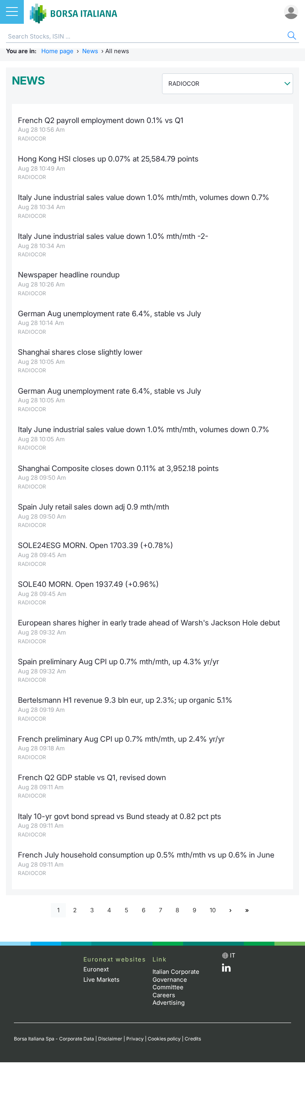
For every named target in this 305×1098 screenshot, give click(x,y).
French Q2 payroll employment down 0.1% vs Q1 (100, 120)
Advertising (168, 1002)
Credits (193, 1039)
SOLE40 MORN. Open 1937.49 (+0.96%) (88, 584)
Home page (57, 51)
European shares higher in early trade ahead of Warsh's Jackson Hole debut (149, 622)
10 (213, 910)
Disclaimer (110, 1039)
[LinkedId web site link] (226, 969)
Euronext (96, 969)
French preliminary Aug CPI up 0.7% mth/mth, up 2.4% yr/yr (121, 739)
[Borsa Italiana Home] (73, 12)
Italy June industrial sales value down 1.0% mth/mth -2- (113, 236)
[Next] (230, 910)
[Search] (291, 37)
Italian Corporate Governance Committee (175, 979)
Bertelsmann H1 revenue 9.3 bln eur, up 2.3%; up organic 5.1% (125, 700)
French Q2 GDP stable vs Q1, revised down (92, 777)
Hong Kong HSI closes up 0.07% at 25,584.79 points (108, 158)
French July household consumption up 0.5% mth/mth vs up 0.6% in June (146, 855)
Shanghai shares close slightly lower (80, 352)
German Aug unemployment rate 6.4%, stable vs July (109, 313)
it (233, 955)
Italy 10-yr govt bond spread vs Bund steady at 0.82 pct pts (119, 816)
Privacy (135, 1039)
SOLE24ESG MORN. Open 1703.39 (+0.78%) (95, 545)
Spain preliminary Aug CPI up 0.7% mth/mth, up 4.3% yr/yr (118, 661)
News (90, 51)
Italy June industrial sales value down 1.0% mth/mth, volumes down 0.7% (143, 197)
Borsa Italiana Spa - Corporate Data (54, 1039)
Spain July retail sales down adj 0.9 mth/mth (93, 507)
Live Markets (101, 979)
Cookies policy (164, 1039)
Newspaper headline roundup (69, 274)
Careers (163, 995)
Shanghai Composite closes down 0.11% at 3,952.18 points (118, 468)
